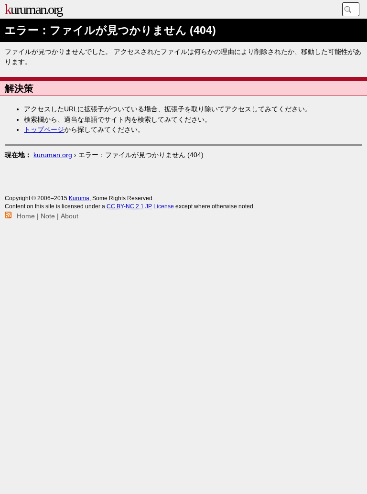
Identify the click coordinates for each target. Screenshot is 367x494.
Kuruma (79, 198)
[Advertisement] (183, 178)
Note (48, 216)
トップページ (44, 129)
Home (26, 216)
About (69, 216)
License (140, 206)
